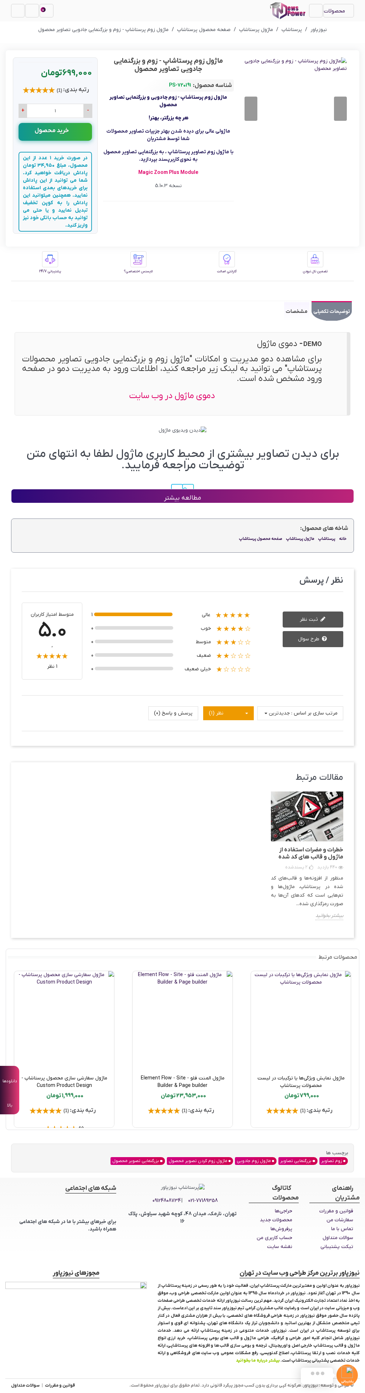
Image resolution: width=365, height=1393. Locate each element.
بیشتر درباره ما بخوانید (258, 1360)
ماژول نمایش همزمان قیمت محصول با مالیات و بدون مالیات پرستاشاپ (281, 1082)
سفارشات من (340, 1220)
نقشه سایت (279, 1246)
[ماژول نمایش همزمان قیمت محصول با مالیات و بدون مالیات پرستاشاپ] (281, 1021)
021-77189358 (203, 1200)
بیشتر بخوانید (329, 915)
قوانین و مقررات (336, 1211)
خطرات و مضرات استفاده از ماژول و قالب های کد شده (310, 853)
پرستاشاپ (326, 538)
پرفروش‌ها (281, 1229)
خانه (342, 538)
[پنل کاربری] (32, 10)
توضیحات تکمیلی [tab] (331, 311)
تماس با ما (342, 1229)
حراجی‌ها (283, 1211)
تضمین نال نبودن (315, 271)
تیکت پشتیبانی (336, 1246)
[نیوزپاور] (287, 10)
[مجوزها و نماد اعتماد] (76, 1297)
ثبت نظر (309, 619)
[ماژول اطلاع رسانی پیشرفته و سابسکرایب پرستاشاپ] (163, 1021)
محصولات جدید (276, 1220)
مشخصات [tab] (297, 311)
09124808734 (167, 1200)
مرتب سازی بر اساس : (314, 713)
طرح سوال (309, 639)
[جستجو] (18, 10)
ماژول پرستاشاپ (300, 538)
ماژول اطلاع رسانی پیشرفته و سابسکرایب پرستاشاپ (163, 1082)
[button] (251, 109)
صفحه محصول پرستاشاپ (260, 538)
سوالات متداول (338, 1237)
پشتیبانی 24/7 (50, 271)
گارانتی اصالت (227, 271)
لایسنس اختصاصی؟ (138, 271)
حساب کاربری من (274, 1237)
